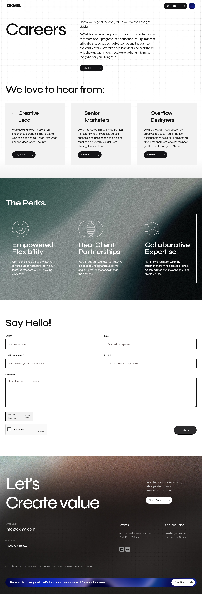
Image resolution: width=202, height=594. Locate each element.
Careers (68, 566)
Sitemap (90, 566)
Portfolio (108, 355)
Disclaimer (57, 566)
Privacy (47, 566)
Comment (10, 374)
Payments (79, 566)
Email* (107, 336)
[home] (14, 6)
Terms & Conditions (33, 566)
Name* (8, 336)
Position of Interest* (14, 355)
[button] (12, 416)
